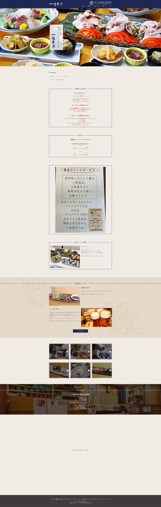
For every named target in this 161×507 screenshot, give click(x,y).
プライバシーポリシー (98, 499)
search (111, 6)
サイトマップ (107, 499)
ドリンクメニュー (77, 499)
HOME (52, 499)
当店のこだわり (63, 499)
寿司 (92, 499)
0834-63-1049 (84, 394)
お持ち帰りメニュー (86, 499)
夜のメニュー (70, 499)
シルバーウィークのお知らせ (62, 76)
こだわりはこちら (80, 330)
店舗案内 (57, 499)
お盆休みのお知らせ (61, 79)
